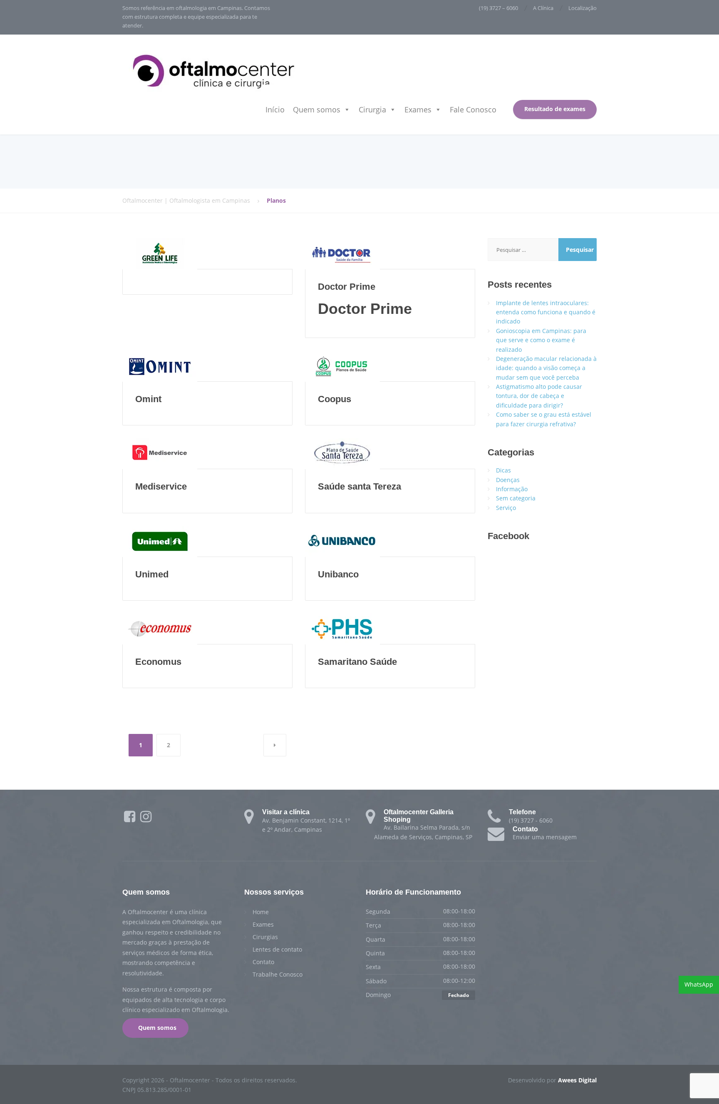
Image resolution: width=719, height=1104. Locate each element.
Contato (263, 962)
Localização (582, 8)
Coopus (334, 399)
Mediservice (161, 486)
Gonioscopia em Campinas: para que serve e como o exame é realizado (541, 340)
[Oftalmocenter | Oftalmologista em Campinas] (213, 70)
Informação (512, 489)
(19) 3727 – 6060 (498, 8)
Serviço (506, 508)
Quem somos (316, 109)
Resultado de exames (554, 109)
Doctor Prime (346, 286)
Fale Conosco (473, 109)
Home (261, 912)
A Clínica (543, 8)
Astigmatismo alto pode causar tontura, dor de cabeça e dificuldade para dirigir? (539, 396)
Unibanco (338, 574)
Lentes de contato (277, 949)
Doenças (508, 480)
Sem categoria (516, 498)
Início (275, 109)
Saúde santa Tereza (359, 486)
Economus (158, 661)
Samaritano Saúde (357, 661)
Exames (417, 109)
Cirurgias (265, 937)
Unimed (152, 574)
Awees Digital (577, 1080)
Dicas (503, 470)
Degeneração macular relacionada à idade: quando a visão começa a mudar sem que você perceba (546, 368)
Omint (148, 399)
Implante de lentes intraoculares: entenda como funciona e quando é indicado (545, 312)
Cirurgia (372, 109)
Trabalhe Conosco (277, 974)
